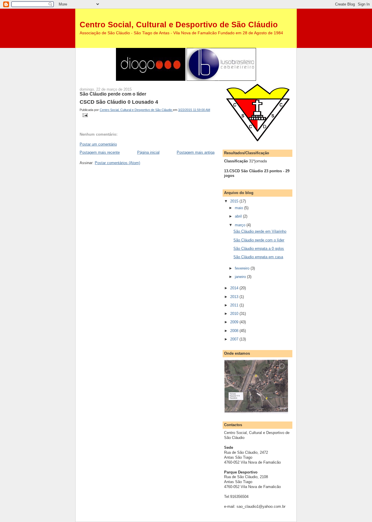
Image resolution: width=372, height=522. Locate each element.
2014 (234, 288)
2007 (234, 339)
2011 (234, 305)
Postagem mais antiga (195, 152)
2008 (234, 331)
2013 (234, 297)
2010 (234, 313)
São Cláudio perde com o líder (258, 240)
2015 (234, 201)
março (240, 225)
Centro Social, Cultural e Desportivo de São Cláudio (179, 24)
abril (239, 216)
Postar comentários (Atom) (117, 163)
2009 (234, 322)
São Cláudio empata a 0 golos (258, 248)
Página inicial (148, 152)
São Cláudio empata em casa (258, 257)
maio (239, 208)
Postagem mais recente (100, 152)
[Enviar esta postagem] (85, 115)
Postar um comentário (98, 144)
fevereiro (243, 268)
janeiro (241, 277)
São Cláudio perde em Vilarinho (259, 231)
